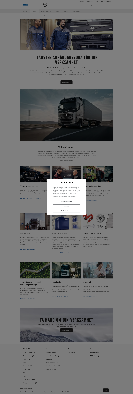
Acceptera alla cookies (66, 201)
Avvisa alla (66, 206)
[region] (66, 197)
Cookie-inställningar (66, 210)
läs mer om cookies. (72, 196)
